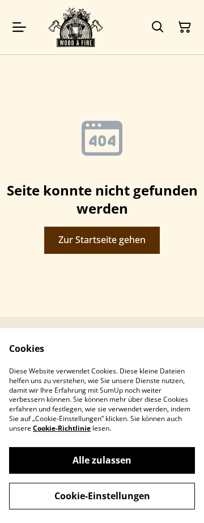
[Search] (157, 27)
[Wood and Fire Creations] (75, 27)
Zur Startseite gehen (102, 239)
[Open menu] (19, 27)
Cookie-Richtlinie (62, 428)
